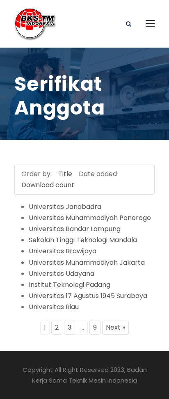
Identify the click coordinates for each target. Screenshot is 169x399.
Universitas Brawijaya (62, 251)
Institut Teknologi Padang (69, 284)
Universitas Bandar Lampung (75, 229)
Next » (115, 327)
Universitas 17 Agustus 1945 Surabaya (88, 295)
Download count (47, 185)
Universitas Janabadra (65, 206)
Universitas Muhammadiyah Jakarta (87, 262)
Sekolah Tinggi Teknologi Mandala (83, 240)
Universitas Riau (54, 307)
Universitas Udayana (61, 273)
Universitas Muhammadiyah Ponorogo (90, 217)
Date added (98, 174)
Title (65, 174)
